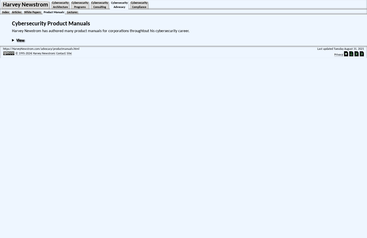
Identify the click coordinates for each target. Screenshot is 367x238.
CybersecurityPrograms (80, 5)
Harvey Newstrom (25, 5)
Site (69, 53)
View (20, 41)
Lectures (72, 12)
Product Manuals (54, 12)
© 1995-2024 (23, 53)
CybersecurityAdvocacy (119, 5)
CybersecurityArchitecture (60, 5)
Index (5, 12)
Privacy (338, 54)
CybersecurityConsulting (99, 5)
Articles (16, 12)
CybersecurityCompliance (139, 5)
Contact (60, 53)
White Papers (32, 12)
